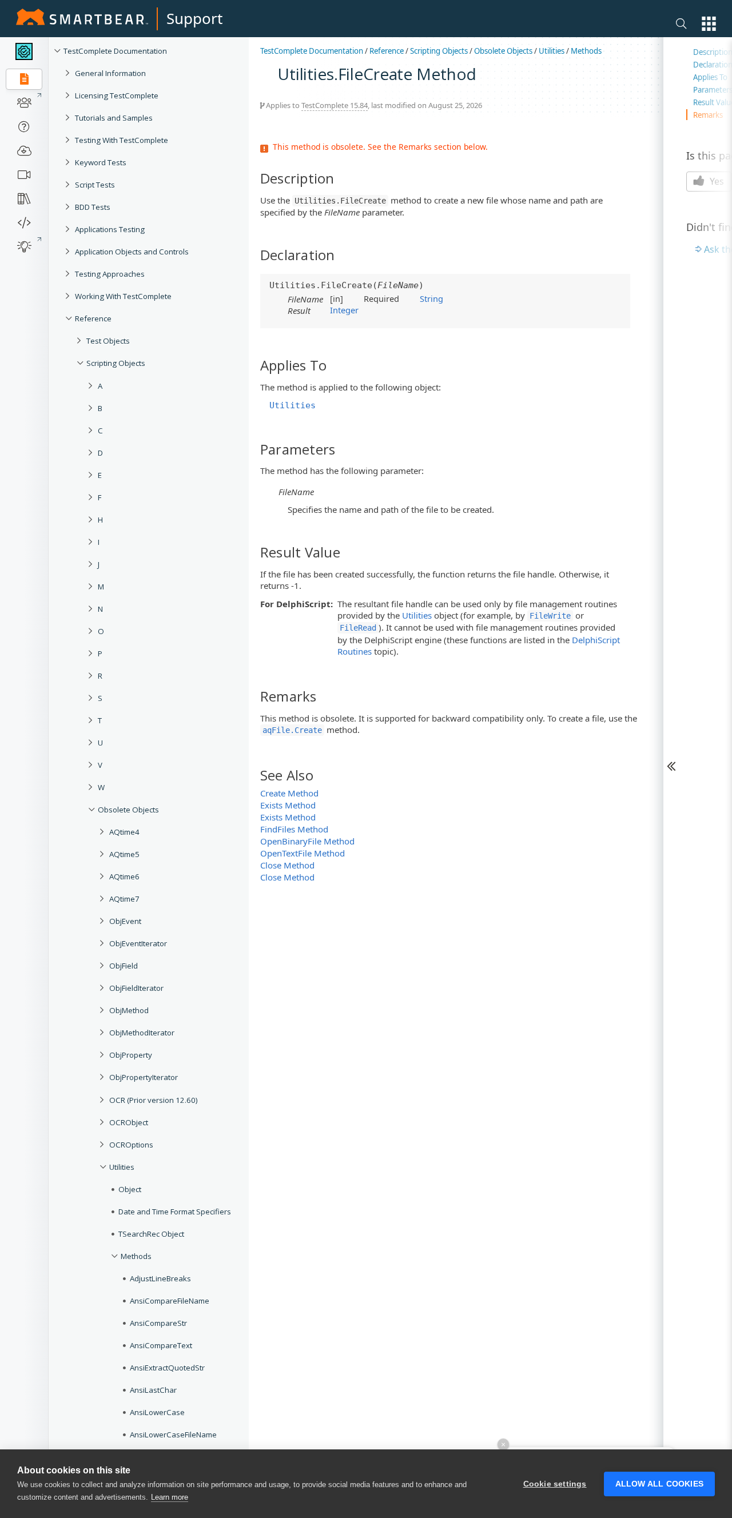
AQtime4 (124, 832)
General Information (110, 73)
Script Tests (95, 185)
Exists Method (288, 805)
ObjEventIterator (138, 943)
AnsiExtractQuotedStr (167, 1367)
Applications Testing (110, 229)
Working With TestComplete (123, 296)
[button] (709, 23)
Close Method (287, 865)
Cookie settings (555, 1484)
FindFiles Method (294, 829)
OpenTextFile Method (302, 853)
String (431, 298)
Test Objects (108, 341)
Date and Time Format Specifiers (174, 1211)
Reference (93, 318)
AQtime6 (124, 876)
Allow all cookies (659, 1484)
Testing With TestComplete (121, 140)
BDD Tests (92, 207)
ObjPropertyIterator (143, 1077)
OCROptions (131, 1145)
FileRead (358, 627)
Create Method (289, 793)
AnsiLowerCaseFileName (173, 1434)
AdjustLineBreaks (160, 1278)
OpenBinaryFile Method (307, 841)
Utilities (121, 1167)
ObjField (123, 966)
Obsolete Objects (128, 809)
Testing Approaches (110, 274)
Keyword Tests (100, 162)
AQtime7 (124, 899)
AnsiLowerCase (157, 1412)
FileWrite (550, 615)
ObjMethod (129, 1010)
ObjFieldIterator (136, 988)
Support (194, 18)
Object (129, 1189)
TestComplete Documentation (115, 51)
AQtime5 (124, 854)
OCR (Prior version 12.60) (153, 1100)
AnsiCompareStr (158, 1323)
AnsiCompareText (161, 1345)
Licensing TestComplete (116, 95)
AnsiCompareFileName (169, 1301)
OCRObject (128, 1122)
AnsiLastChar (153, 1390)
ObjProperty (130, 1055)
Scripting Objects (115, 363)
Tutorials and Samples (114, 118)
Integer (344, 310)
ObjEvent (125, 921)
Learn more (169, 1497)
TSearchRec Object (151, 1234)
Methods (136, 1256)
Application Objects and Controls (132, 251)
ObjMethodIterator (141, 1032)
